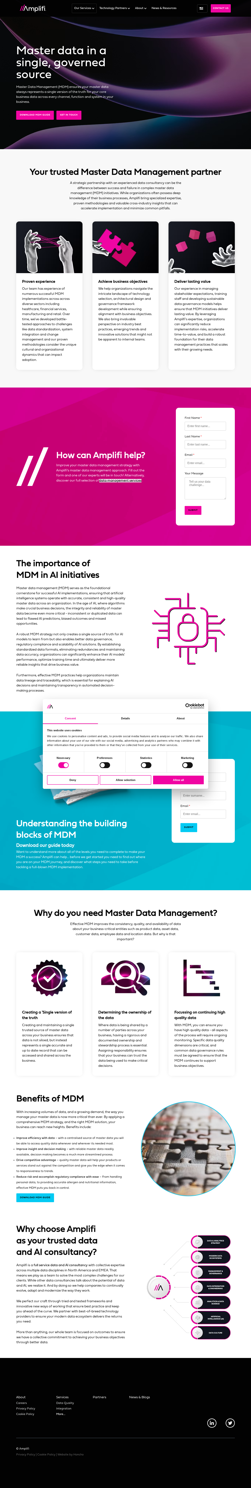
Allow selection (125, 780)
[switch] (105, 765)
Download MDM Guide (35, 115)
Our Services (83, 8)
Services (62, 1397)
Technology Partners (113, 8)
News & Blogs (139, 1397)
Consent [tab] (70, 718)
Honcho (78, 1454)
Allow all (178, 780)
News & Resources (164, 8)
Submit (193, 510)
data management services (120, 480)
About (139, 8)
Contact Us (221, 8)
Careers (21, 1403)
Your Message (194, 473)
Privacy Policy (25, 1408)
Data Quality (65, 1403)
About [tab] (181, 718)
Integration (63, 1408)
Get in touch (69, 115)
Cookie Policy (25, 1414)
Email (189, 455)
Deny (72, 780)
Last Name (192, 436)
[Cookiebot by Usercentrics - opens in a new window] (188, 706)
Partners (99, 1397)
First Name (192, 418)
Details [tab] (125, 718)
